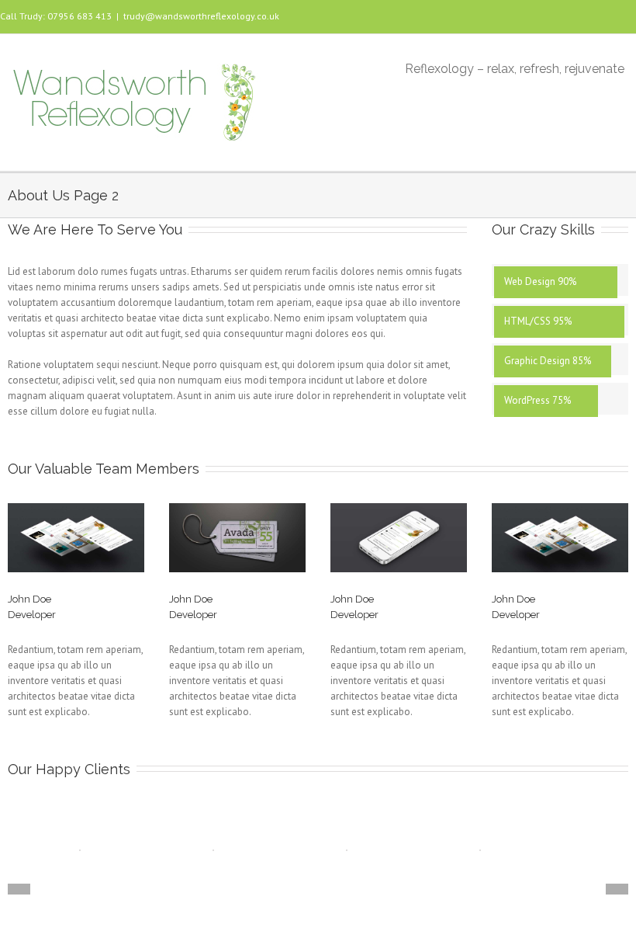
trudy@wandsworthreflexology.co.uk (201, 16)
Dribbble (138, 629)
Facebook (615, 15)
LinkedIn (92, 604)
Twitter (117, 605)
